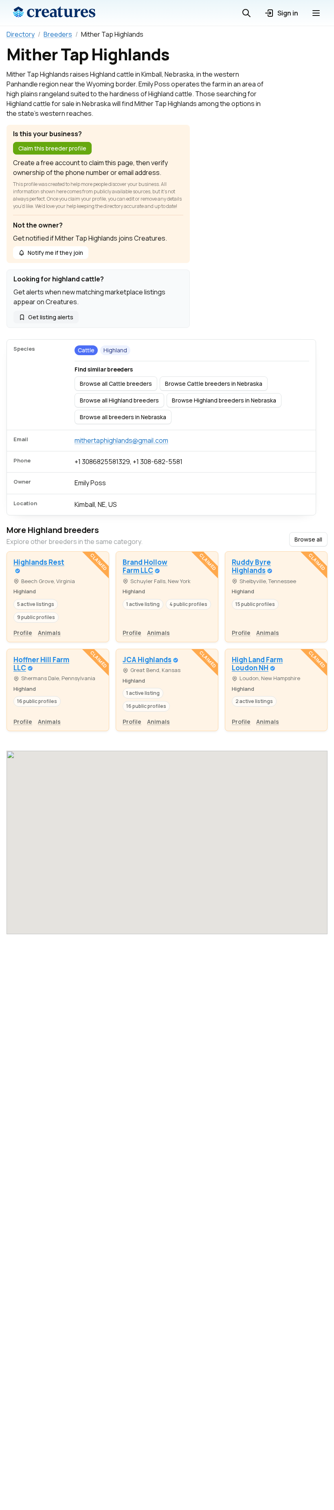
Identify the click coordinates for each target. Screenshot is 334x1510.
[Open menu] (316, 13)
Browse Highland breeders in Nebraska (224, 400)
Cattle (86, 350)
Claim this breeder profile (52, 148)
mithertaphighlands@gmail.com (121, 440)
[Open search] (246, 13)
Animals (49, 633)
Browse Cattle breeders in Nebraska (213, 383)
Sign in (287, 13)
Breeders (58, 34)
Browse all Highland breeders (119, 400)
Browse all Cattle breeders (116, 383)
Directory (21, 34)
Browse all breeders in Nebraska (123, 417)
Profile (22, 633)
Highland (115, 350)
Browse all (308, 539)
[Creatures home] (54, 13)
